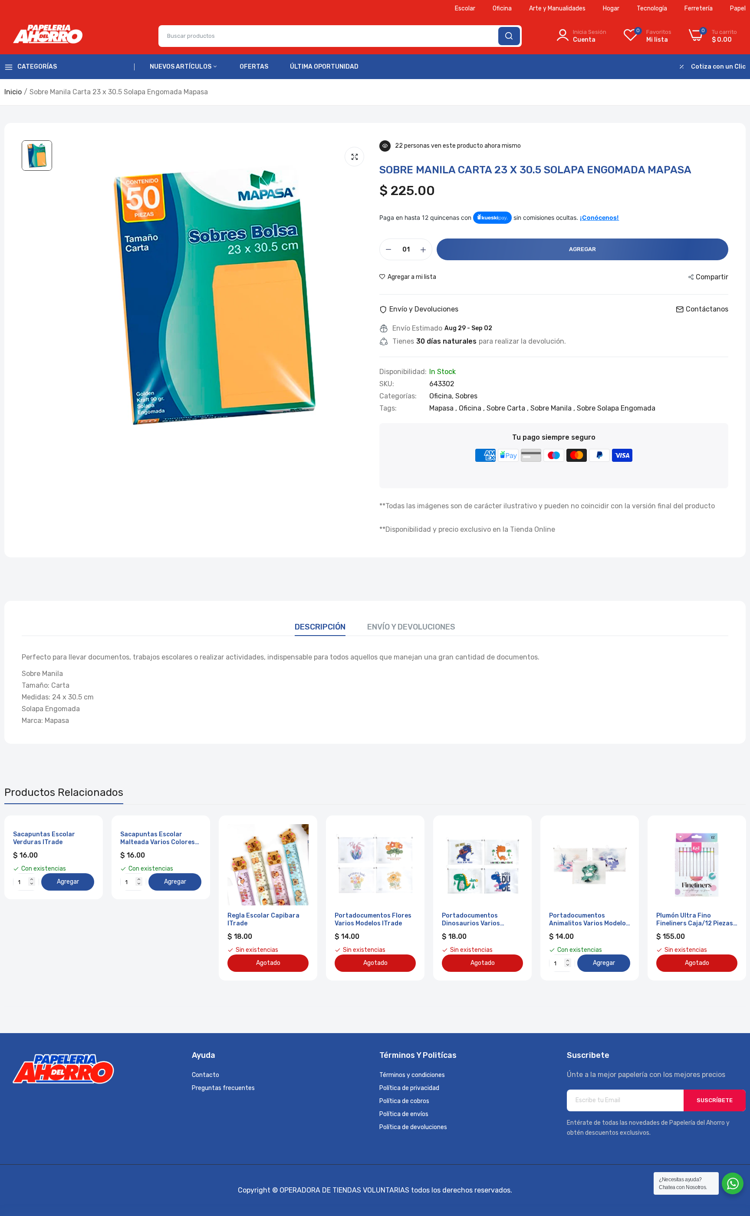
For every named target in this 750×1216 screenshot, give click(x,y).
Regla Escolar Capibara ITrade (263, 919)
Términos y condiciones (412, 1075)
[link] (301, 831)
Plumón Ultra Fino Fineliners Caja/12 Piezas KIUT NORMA (694, 920)
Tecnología (652, 8)
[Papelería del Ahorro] (47, 36)
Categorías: (398, 396)
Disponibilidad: (403, 372)
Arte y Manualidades (557, 8)
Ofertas (254, 66)
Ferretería (698, 8)
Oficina (502, 8)
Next (724, 898)
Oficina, (442, 396)
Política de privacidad (409, 1088)
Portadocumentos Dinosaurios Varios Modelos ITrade (471, 920)
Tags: (388, 408)
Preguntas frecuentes (223, 1088)
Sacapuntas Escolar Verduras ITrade (44, 838)
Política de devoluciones (413, 1127)
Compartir (712, 277)
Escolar (465, 8)
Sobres (466, 396)
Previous (26, 898)
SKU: (386, 384)
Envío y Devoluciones (411, 627)
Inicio (13, 92)
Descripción (320, 627)
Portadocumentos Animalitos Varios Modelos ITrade (589, 920)
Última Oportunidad (324, 66)
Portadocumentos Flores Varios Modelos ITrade (373, 919)
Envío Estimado (417, 328)
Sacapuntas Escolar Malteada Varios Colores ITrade (157, 838)
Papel (738, 8)
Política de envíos (403, 1114)
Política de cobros (404, 1101)
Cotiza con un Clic (718, 67)
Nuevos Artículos (181, 66)
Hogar (611, 8)
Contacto (205, 1075)
